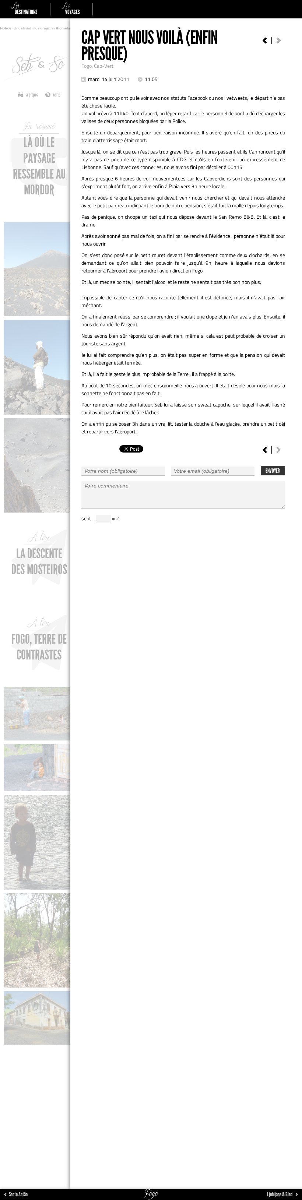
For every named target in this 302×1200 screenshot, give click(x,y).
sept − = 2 (100, 518)
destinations (24, 9)
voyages (71, 9)
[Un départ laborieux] (265, 40)
